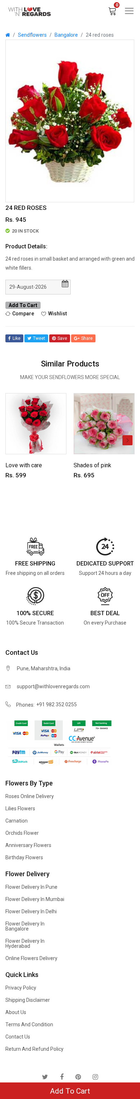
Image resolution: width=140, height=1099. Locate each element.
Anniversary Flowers (28, 845)
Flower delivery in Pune (31, 886)
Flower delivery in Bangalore (25, 926)
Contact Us (17, 1036)
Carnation (16, 820)
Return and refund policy (34, 1048)
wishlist (57, 313)
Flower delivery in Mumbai (34, 899)
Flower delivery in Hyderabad (25, 943)
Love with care (23, 465)
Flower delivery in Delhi (31, 911)
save (62, 338)
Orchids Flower (22, 832)
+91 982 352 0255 (56, 704)
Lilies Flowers (20, 808)
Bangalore (66, 35)
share (87, 338)
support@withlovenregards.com (53, 686)
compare (23, 313)
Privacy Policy (20, 987)
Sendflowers (32, 35)
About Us (15, 1012)
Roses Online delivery (29, 796)
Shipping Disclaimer (27, 1000)
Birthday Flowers (24, 857)
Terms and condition (29, 1024)
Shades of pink (92, 465)
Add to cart (23, 305)
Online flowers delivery (31, 958)
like (16, 338)
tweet (39, 338)
